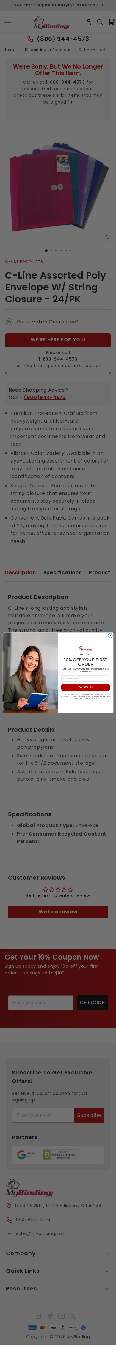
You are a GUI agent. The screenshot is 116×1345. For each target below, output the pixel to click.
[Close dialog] (110, 635)
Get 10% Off (85, 687)
